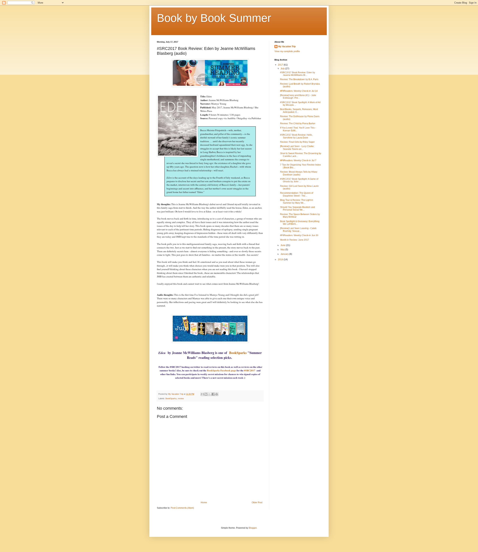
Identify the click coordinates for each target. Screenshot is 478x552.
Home (204, 502)
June (283, 245)
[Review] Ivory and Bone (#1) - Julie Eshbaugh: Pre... (298, 96)
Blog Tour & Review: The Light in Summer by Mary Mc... (296, 201)
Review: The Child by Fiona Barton (297, 123)
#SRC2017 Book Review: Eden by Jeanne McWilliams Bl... (297, 73)
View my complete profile (287, 51)
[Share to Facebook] (213, 394)
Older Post (257, 502)
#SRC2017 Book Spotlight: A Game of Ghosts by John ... (299, 180)
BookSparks (238, 352)
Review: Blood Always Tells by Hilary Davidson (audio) (298, 173)
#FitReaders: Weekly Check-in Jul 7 (298, 160)
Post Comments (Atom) (182, 508)
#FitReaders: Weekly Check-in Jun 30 (299, 235)
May (282, 249)
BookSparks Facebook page (221, 370)
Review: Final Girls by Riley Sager (297, 142)
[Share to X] (209, 394)
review (181, 398)
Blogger (253, 528)
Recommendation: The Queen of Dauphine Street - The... (296, 194)
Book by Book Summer (214, 18)
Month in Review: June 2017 (294, 240)
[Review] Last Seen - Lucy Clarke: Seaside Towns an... (297, 147)
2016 (281, 259)
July (282, 68)
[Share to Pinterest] (216, 394)
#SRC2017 (249, 370)
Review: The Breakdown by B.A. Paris (299, 79)
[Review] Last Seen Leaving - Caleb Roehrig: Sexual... (298, 229)
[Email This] (202, 394)
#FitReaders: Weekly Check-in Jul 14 (299, 91)
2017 (281, 65)
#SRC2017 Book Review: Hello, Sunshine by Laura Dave (296, 136)
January (284, 254)
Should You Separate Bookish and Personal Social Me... (297, 208)
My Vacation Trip (287, 46)
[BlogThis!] (206, 394)
